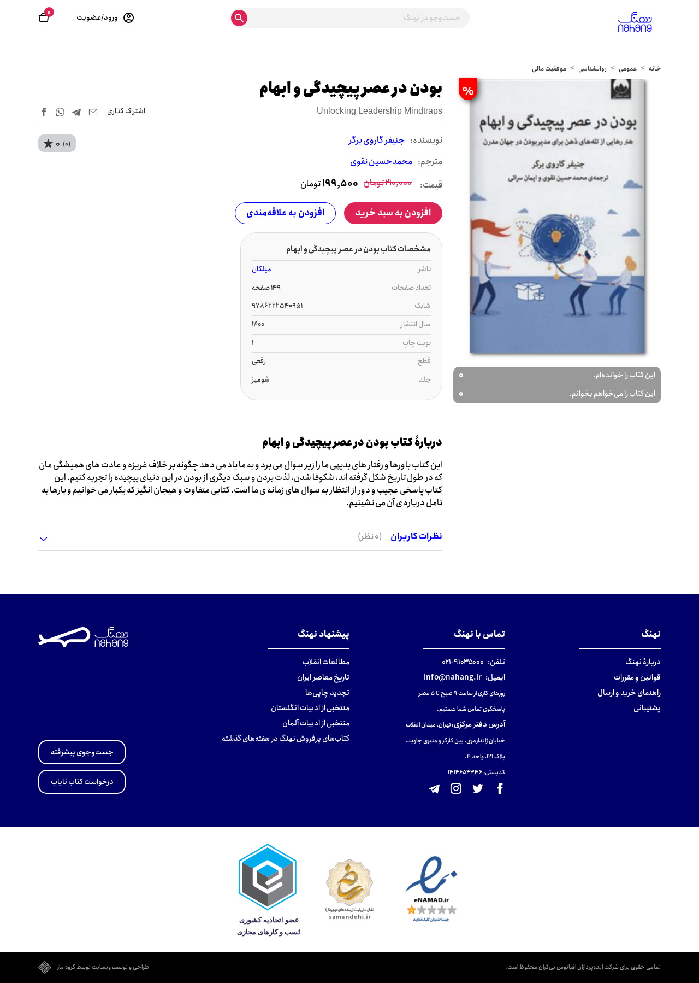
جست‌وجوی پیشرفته (82, 752)
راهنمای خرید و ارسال (629, 693)
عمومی (628, 68)
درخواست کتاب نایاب (82, 782)
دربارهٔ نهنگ (643, 662)
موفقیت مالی (549, 68)
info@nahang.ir (453, 677)
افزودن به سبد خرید (393, 213)
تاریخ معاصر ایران (323, 677)
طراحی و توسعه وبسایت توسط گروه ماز (103, 967)
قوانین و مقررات (637, 677)
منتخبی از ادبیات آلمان (316, 723)
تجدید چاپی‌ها (327, 693)
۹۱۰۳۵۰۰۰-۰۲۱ (463, 662)
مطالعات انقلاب (326, 662)
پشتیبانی (647, 708)
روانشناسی (592, 68)
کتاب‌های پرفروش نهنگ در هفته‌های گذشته (286, 739)
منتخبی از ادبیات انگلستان (310, 708)
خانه (655, 68)
